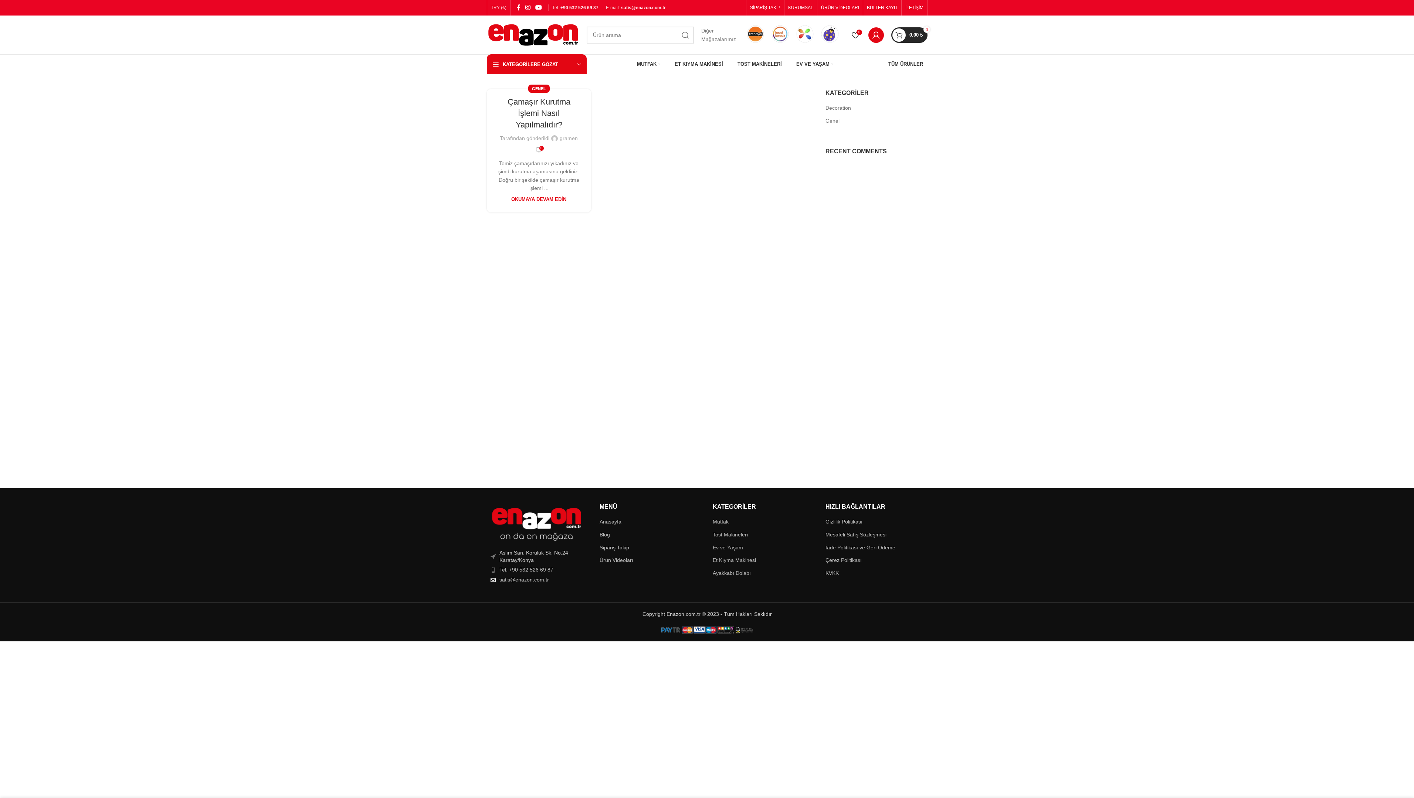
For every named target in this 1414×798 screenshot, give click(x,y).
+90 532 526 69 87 (579, 7)
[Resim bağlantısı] (536, 524)
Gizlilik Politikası (843, 522)
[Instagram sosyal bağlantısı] (528, 7)
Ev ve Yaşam (728, 547)
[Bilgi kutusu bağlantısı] (755, 34)
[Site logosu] (533, 34)
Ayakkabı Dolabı (732, 573)
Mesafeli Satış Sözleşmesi (855, 535)
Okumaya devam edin (538, 199)
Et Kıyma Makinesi (734, 560)
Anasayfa (610, 522)
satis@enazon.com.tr (643, 7)
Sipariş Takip (614, 547)
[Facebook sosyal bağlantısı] (518, 7)
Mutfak (721, 522)
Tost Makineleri (730, 535)
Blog (605, 535)
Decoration (838, 108)
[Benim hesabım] (876, 35)
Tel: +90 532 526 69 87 (526, 570)
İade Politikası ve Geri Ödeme (860, 547)
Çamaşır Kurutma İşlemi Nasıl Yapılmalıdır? (539, 113)
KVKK (832, 573)
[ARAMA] (685, 35)
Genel (539, 88)
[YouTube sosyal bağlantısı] (539, 7)
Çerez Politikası (843, 560)
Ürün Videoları (616, 560)
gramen (569, 138)
